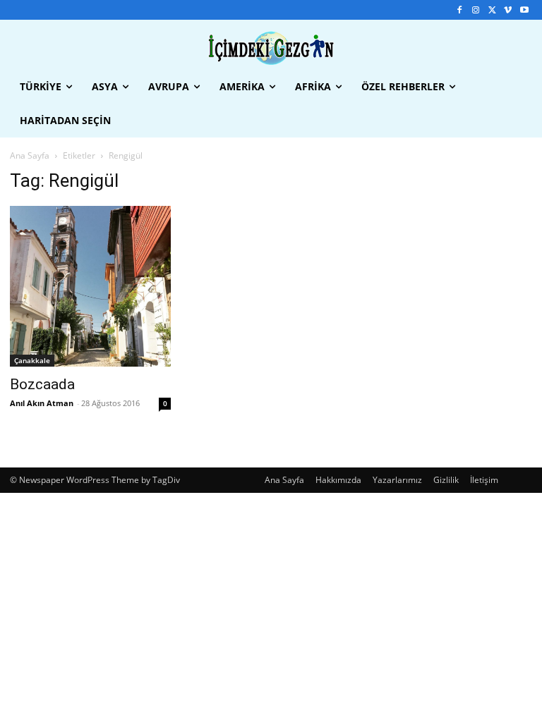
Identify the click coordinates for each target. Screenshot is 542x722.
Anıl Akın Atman (41, 403)
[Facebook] (460, 10)
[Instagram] (476, 10)
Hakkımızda (338, 480)
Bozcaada (42, 384)
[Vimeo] (508, 10)
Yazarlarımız (397, 480)
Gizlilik (446, 480)
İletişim (484, 480)
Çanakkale (32, 360)
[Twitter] (492, 10)
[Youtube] (524, 10)
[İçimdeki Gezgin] (271, 48)
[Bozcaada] (90, 286)
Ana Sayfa (29, 155)
